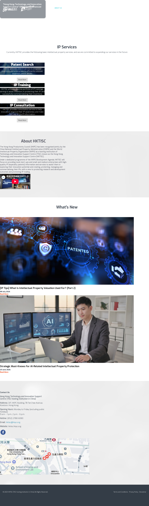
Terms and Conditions (121, 492)
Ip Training (80, 8)
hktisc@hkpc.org (13, 422)
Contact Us (124, 8)
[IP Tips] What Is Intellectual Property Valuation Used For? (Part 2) (38, 288)
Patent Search (69, 8)
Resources (114, 8)
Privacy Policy (134, 492)
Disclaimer (142, 492)
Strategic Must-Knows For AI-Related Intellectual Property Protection (39, 366)
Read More (22, 80)
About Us (58, 8)
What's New (104, 8)
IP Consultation (92, 8)
